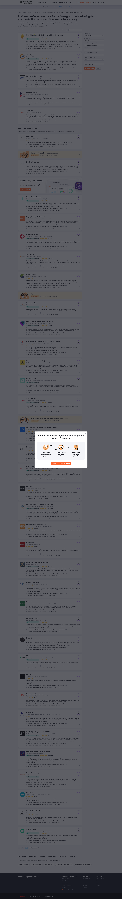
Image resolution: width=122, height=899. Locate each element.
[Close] (85, 433)
